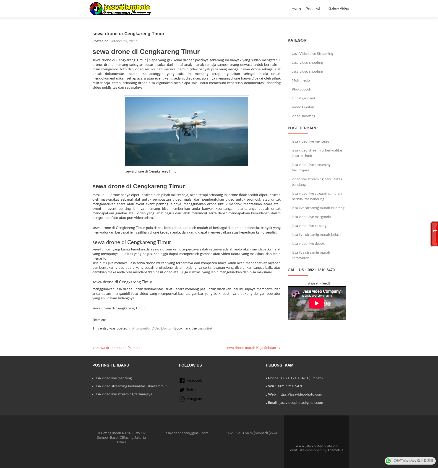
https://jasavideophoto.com (300, 394)
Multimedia (141, 328)
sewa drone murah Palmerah (117, 348)
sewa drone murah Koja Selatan (253, 348)
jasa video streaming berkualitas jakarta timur (131, 386)
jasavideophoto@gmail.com (301, 402)
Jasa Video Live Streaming (312, 54)
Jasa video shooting (307, 62)
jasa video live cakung (309, 226)
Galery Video (338, 8)
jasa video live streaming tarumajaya (123, 394)
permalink (205, 328)
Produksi (313, 9)
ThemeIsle (335, 450)
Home (296, 8)
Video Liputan (161, 328)
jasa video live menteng (310, 141)
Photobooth (301, 89)
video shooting (303, 116)
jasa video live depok (308, 243)
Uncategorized (303, 98)
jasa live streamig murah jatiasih (317, 235)
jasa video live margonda (311, 217)
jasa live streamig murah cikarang (318, 208)
